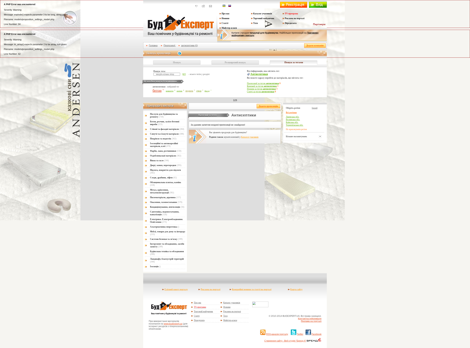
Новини (225, 18)
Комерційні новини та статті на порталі (251, 289)
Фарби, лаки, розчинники (165, 151)
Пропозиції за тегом (263, 83)
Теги (255, 23)
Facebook (316, 334)
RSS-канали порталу (277, 334)
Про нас (225, 13)
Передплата (291, 23)
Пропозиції (170, 45)
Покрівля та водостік (163, 138)
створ (198, 91)
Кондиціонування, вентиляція (167, 207)
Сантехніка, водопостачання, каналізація (164, 213)
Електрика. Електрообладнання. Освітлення (166, 220)
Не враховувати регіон (296, 129)
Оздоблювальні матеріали (165, 155)
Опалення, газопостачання (166, 202)
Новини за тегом (261, 89)
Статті (225, 23)
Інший (314, 108)
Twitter (300, 334)
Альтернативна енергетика (164, 227)
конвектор (169, 91)
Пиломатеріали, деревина (165, 197)
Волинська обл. (293, 119)
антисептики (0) (189, 45)
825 (184, 74)
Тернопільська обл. (294, 125)
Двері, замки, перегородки (165, 165)
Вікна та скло (159, 160)
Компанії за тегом (262, 86)
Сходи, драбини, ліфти (163, 177)
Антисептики (259, 74)
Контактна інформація (309, 318)
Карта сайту (296, 289)
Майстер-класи (229, 28)
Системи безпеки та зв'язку (166, 239)
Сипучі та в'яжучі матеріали (167, 134)
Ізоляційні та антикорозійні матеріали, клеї (164, 144)
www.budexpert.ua (173, 323)
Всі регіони (291, 112)
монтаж (179, 91)
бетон (157, 90)
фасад (207, 91)
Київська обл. (292, 122)
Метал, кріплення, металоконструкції (162, 191)
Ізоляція (155, 266)
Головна (153, 45)
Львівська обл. (292, 117)
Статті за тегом (260, 91)
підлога (189, 90)
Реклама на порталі (294, 18)
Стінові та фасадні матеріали (167, 129)
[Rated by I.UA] (260, 306)
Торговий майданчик (263, 18)
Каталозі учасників (249, 137)
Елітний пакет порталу (176, 289)
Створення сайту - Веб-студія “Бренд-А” (285, 341)
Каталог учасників (262, 13)
